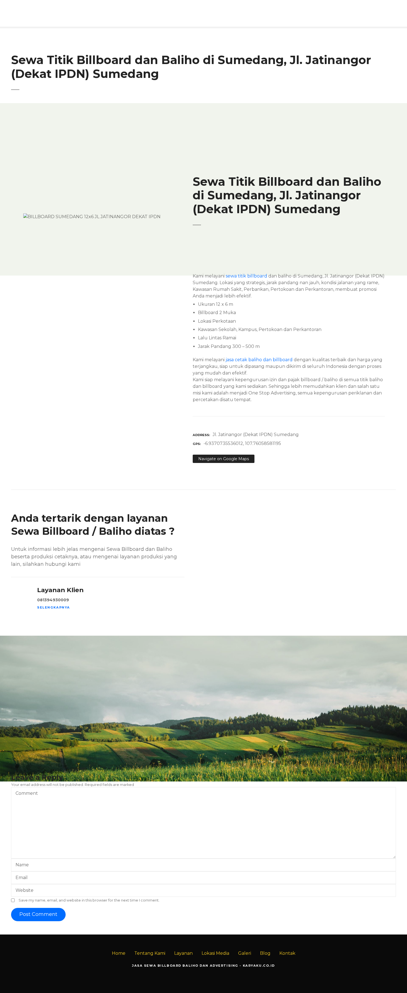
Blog (265, 953)
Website (25, 890)
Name (20, 865)
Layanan (183, 953)
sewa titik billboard (246, 276)
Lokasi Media (215, 953)
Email (20, 878)
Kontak (287, 953)
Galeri (244, 953)
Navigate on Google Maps (223, 458)
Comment (25, 794)
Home (118, 953)
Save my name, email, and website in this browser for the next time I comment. (89, 900)
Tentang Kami (149, 953)
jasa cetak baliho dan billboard (259, 359)
